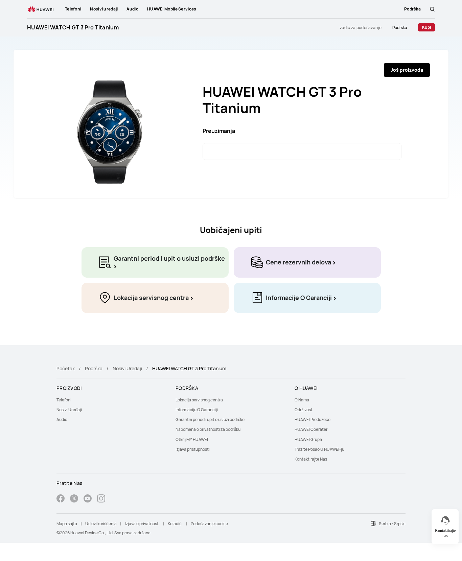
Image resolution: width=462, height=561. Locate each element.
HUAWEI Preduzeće (312, 419)
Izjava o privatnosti (142, 524)
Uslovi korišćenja (101, 524)
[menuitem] (111, 400)
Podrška (399, 27)
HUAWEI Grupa (308, 439)
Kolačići (175, 524)
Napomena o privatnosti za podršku (208, 429)
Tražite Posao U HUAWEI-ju (319, 449)
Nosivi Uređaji (127, 368)
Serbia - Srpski (392, 524)
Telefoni (63, 400)
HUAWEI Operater (311, 429)
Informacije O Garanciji (197, 410)
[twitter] (74, 499)
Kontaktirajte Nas (311, 459)
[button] (432, 9)
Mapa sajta (66, 524)
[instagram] (101, 499)
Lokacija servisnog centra (199, 400)
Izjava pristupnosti (193, 449)
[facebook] (60, 499)
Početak (65, 368)
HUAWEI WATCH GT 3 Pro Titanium (73, 27)
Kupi (426, 27)
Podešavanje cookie (209, 524)
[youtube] (88, 499)
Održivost (304, 410)
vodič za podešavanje (361, 27)
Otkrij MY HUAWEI (192, 439)
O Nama (302, 400)
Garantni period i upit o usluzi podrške (210, 419)
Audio (61, 419)
